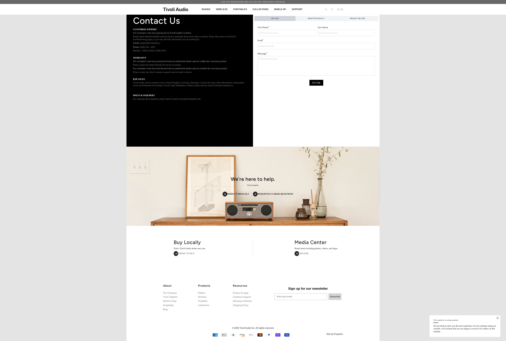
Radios (201, 293)
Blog (165, 309)
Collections (203, 305)
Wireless (202, 297)
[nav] (206, 9)
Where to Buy (169, 301)
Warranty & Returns (242, 301)
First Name (263, 27)
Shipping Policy (240, 305)
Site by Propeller (334, 334)
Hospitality (168, 305)
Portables (203, 301)
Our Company (170, 293)
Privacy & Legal (240, 293)
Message (262, 53)
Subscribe (335, 296)
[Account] (326, 9)
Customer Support (242, 297)
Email (260, 40)
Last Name (323, 27)
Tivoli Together (170, 297)
